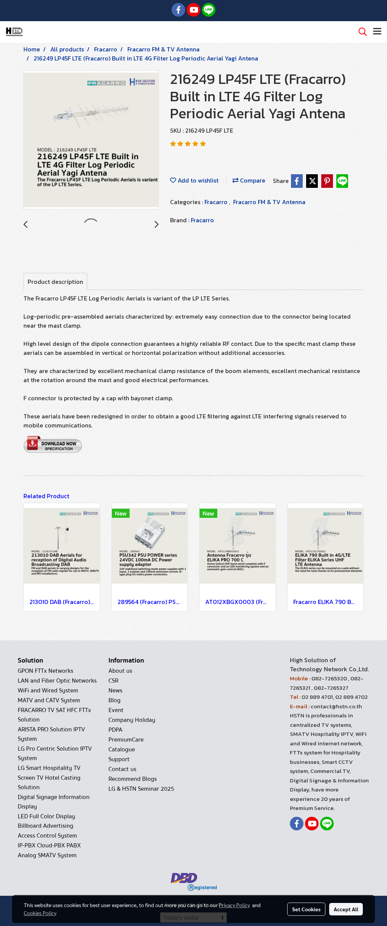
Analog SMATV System (47, 855)
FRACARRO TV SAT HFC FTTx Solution (54, 715)
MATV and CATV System (49, 700)
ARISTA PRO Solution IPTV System (51, 734)
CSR (113, 681)
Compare (251, 180)
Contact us (122, 769)
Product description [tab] (55, 281)
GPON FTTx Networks (45, 671)
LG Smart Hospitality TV (49, 768)
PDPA (115, 730)
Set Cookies (306, 909)
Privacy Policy (234, 904)
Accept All (346, 909)
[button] (360, 32)
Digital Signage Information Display (54, 801)
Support (119, 759)
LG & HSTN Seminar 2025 (141, 789)
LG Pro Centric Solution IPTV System (55, 753)
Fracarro (216, 201)
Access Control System (47, 836)
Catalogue (121, 749)
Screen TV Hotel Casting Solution (49, 782)
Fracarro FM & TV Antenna (269, 201)
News (115, 690)
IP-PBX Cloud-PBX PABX (49, 845)
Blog (114, 700)
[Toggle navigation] (377, 31)
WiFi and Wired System (48, 690)
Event (116, 710)
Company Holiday (131, 720)
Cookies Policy (40, 912)
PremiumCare (126, 740)
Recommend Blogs (132, 779)
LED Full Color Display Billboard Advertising (46, 821)
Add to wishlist (197, 180)
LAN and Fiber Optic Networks (57, 681)
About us (120, 671)
